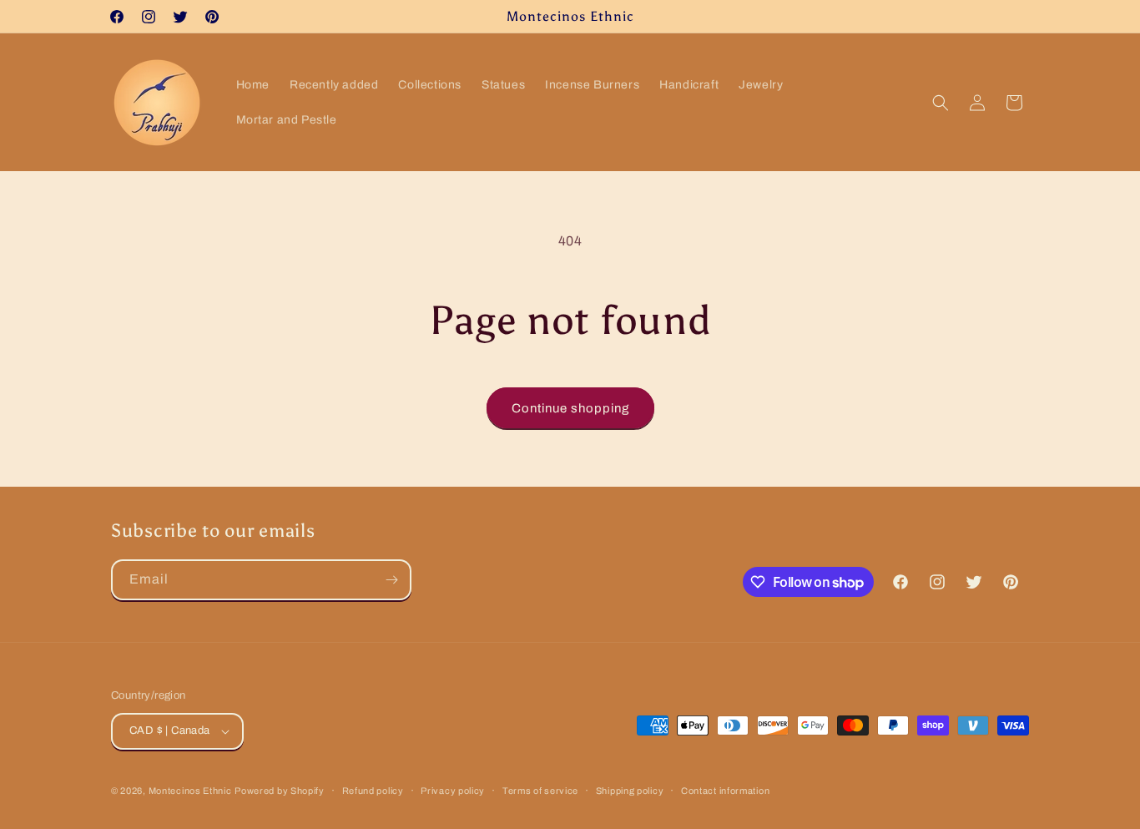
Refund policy (373, 791)
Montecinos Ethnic (190, 791)
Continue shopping (570, 408)
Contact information (725, 791)
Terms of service (540, 791)
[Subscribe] (391, 579)
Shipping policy (630, 791)
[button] (940, 102)
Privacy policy (453, 791)
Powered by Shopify (280, 791)
